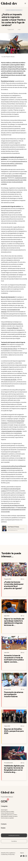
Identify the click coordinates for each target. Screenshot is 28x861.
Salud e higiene (4, 809)
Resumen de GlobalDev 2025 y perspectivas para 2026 (14, 731)
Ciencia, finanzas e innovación (7, 813)
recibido (5, 348)
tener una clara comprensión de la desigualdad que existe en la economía (13, 509)
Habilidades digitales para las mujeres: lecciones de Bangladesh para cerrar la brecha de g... (14, 769)
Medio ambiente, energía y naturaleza (9, 816)
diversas (10, 348)
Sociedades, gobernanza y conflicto (9, 814)
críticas (15, 348)
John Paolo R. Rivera (13, 527)
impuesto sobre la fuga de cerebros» (12, 324)
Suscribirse (14, 841)
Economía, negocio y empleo (7, 811)
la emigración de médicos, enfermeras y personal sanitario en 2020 (14, 163)
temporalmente (21, 161)
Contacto (3, 824)
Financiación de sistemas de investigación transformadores (13, 694)
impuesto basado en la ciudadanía (11, 431)
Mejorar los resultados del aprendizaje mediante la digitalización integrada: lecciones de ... (14, 622)
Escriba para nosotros (14, 835)
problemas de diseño (10, 379)
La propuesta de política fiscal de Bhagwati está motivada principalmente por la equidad (13, 468)
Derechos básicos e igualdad (7, 818)
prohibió (14, 161)
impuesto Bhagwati (12, 328)
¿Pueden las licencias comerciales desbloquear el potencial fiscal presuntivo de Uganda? (14, 585)
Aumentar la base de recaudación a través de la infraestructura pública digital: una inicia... (14, 658)
